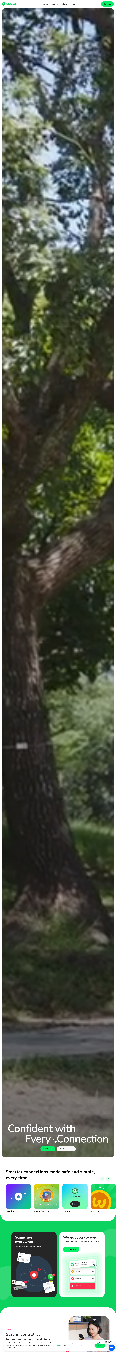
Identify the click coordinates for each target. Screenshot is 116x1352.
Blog (73, 4)
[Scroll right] (108, 1178)
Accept (100, 1345)
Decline (90, 1345)
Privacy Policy (55, 1345)
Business (64, 4)
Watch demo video (66, 1149)
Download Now (71, 1249)
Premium (54, 4)
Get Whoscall (47, 1149)
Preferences (81, 1345)
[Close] (108, 1345)
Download (107, 4)
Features (46, 4)
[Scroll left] (102, 1178)
